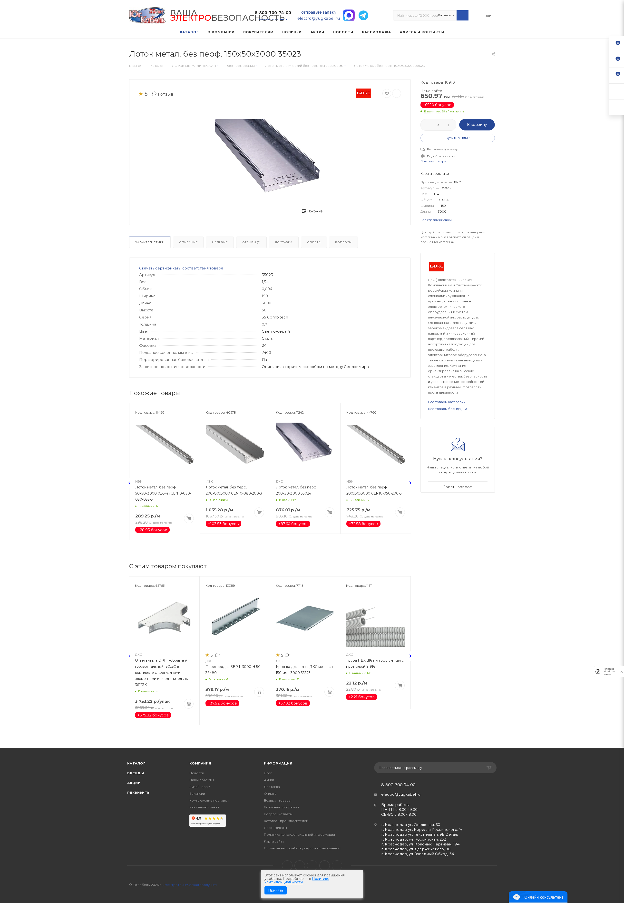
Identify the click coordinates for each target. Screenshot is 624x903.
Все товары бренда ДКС (448, 409)
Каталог (136, 763)
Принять (275, 890)
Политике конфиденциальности (296, 880)
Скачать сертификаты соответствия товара (181, 268)
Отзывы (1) (251, 242)
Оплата (314, 242)
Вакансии (197, 793)
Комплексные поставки (209, 800)
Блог (268, 773)
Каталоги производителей (286, 821)
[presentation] (129, 483)
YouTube (312, 865)
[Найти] (462, 15)
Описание (188, 242)
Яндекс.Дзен (337, 865)
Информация (278, 763)
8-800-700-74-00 (273, 12)
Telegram (299, 865)
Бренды (135, 773)
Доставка (283, 242)
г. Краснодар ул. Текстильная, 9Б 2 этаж (419, 834)
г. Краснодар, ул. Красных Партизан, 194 (420, 844)
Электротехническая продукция (190, 885)
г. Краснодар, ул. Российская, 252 (413, 839)
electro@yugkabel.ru (400, 794)
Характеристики (150, 242)
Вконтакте (287, 865)
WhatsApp (324, 865)
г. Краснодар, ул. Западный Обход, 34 (417, 854)
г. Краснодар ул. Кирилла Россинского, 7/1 (422, 829)
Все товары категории (447, 402)
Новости (196, 773)
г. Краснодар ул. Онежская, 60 (410, 824)
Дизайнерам (199, 787)
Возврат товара (277, 800)
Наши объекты (201, 780)
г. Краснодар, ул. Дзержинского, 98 (415, 849)
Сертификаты (275, 828)
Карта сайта (274, 841)
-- (616, 43)
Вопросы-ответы (278, 814)
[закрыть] (622, 671)
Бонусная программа (281, 807)
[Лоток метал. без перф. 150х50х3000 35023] (270, 160)
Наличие (220, 242)
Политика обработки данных (609, 671)
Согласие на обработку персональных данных (302, 848)
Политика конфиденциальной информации (299, 834)
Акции (134, 783)
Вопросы (343, 242)
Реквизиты (139, 792)
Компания (200, 763)
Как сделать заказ (204, 807)
